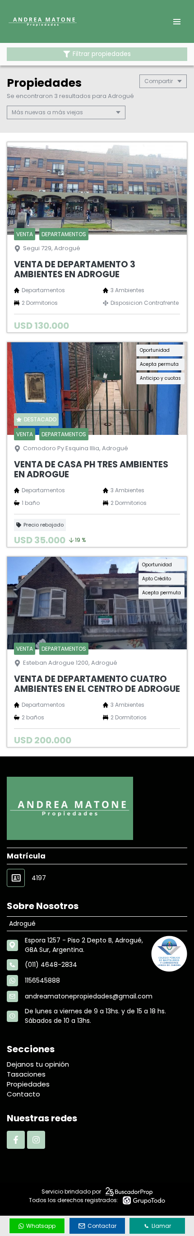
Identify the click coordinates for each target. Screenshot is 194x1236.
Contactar (102, 1226)
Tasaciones (26, 1074)
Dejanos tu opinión (38, 1064)
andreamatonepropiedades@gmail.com (88, 996)
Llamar (161, 1226)
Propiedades (28, 1084)
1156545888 (42, 980)
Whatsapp (40, 1226)
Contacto (23, 1094)
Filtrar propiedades (102, 54)
